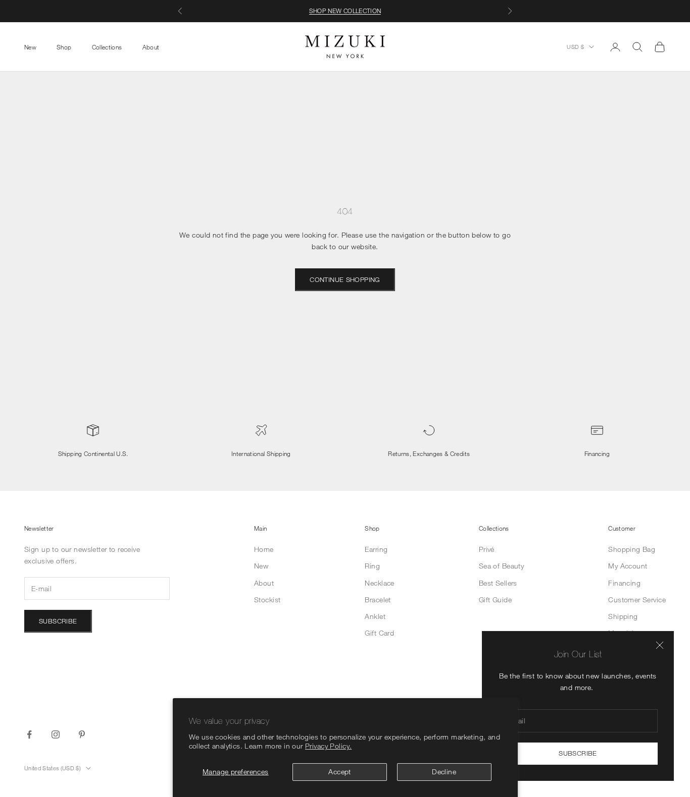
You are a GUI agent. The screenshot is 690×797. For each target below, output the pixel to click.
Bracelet (377, 599)
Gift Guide (495, 599)
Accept (339, 771)
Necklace (379, 583)
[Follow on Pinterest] (82, 734)
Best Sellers (498, 583)
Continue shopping (345, 279)
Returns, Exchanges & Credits (429, 453)
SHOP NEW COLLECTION (345, 11)
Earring (376, 549)
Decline (444, 771)
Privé (487, 549)
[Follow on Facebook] (29, 734)
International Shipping (261, 453)
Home (264, 549)
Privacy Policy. (328, 746)
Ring (372, 565)
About (151, 46)
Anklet (375, 616)
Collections (107, 46)
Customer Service (637, 599)
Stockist (267, 599)
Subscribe (578, 753)
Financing (597, 453)
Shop (64, 46)
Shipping (622, 616)
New (30, 46)
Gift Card (379, 633)
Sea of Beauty (501, 565)
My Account (627, 565)
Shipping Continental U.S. (93, 453)
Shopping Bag (631, 549)
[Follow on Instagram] (56, 734)
